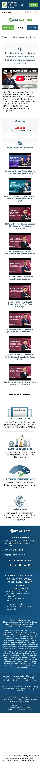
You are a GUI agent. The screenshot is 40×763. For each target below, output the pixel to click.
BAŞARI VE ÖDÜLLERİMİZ (20, 449)
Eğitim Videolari (20, 37)
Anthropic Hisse (26, 606)
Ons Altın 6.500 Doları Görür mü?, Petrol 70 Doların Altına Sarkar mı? (20, 198)
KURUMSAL (18, 585)
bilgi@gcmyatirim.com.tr (16, 554)
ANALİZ (28, 582)
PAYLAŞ (21, 121)
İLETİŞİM (10, 582)
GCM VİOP (12, 579)
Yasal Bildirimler (18, 676)
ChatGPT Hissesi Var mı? (16, 598)
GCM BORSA (25, 579)
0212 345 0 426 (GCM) (14, 550)
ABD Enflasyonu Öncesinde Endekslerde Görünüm (20, 278)
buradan (24, 760)
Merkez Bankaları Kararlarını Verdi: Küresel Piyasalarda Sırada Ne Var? (20, 357)
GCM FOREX (11, 576)
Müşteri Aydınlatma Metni (12, 687)
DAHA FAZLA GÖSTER (19, 394)
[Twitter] (15, 565)
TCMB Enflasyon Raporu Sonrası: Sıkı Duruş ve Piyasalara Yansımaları (20, 226)
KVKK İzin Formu (30, 687)
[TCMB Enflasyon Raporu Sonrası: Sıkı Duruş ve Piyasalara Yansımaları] (20, 213)
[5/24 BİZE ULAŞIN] (26, 12)
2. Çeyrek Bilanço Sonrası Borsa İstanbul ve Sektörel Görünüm (20, 172)
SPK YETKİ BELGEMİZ (20, 419)
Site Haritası (31, 680)
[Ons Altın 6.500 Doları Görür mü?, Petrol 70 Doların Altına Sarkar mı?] (20, 186)
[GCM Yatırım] (20, 21)
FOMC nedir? (12, 601)
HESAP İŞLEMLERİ (19, 589)
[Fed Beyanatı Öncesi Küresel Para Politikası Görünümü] (20, 372)
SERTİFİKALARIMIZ (20, 509)
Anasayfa (6, 676)
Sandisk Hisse (12, 609)
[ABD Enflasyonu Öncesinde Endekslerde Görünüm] (20, 266)
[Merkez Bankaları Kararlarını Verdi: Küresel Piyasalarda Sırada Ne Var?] (20, 344)
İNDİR (34, 5)
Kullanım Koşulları (21, 678)
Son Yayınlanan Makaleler (16, 591)
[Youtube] (20, 565)
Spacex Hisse (12, 606)
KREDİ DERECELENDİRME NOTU (20, 479)
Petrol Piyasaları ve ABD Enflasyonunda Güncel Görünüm (20, 252)
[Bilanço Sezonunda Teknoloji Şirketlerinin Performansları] (20, 319)
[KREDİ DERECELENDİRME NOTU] (20, 471)
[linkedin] (24, 565)
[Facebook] (10, 565)
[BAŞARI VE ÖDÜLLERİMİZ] (20, 441)
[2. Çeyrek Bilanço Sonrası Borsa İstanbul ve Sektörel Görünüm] (20, 161)
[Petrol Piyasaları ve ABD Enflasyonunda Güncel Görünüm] (20, 241)
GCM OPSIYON (25, 576)
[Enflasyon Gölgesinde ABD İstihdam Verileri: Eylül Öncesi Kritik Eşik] (20, 291)
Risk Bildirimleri (19, 680)
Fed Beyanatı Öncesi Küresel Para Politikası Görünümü (20, 383)
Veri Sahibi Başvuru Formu (27, 690)
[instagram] (29, 565)
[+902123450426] (31, 12)
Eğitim (7, 37)
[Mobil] (4, 20)
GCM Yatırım (8, 699)
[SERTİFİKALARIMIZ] (20, 501)
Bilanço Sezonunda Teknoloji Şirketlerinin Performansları (20, 330)
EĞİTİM (19, 582)
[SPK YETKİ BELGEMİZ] (20, 411)
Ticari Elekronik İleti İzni (12, 689)
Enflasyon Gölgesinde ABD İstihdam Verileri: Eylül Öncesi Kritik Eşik (20, 304)
